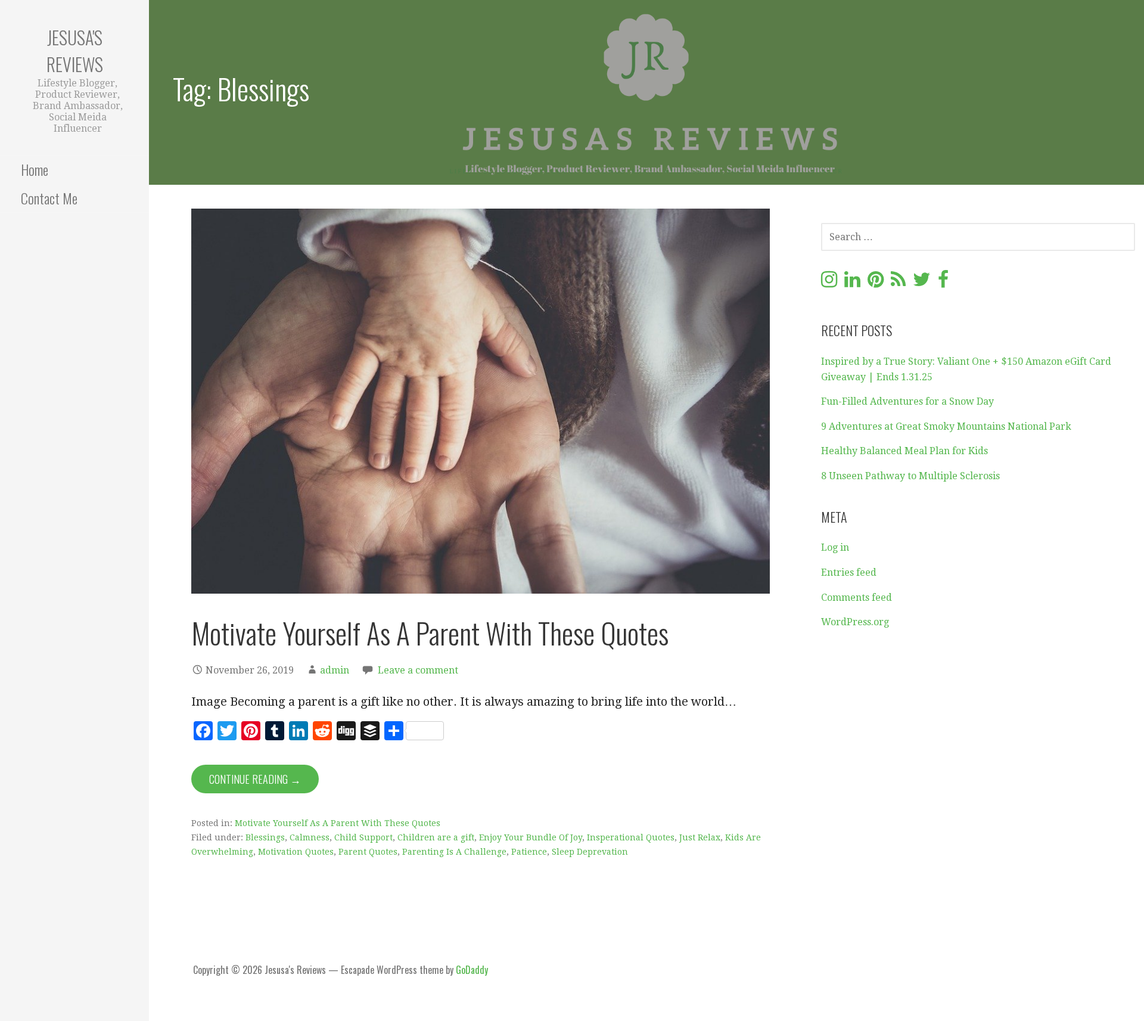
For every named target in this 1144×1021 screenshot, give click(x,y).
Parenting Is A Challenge (454, 851)
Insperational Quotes (630, 837)
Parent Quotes (367, 851)
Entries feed (848, 572)
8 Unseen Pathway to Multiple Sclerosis (910, 476)
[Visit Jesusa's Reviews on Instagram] (829, 282)
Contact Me (49, 198)
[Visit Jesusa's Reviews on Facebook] (943, 282)
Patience (529, 851)
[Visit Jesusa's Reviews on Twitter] (922, 282)
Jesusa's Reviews (74, 50)
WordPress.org (855, 622)
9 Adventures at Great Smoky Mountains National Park (946, 426)
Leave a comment (418, 670)
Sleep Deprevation (590, 851)
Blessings (265, 837)
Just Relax (699, 837)
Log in (835, 547)
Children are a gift (435, 837)
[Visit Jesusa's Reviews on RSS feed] (898, 282)
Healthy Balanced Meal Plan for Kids (904, 451)
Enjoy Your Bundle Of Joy (530, 837)
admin (334, 670)
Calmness (309, 837)
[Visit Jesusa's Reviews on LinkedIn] (852, 282)
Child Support (363, 837)
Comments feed (856, 597)
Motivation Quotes (296, 851)
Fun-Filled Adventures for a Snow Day (907, 401)
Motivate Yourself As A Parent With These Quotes (430, 633)
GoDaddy (472, 970)
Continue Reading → (255, 779)
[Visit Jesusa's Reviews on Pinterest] (876, 282)
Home (34, 169)
